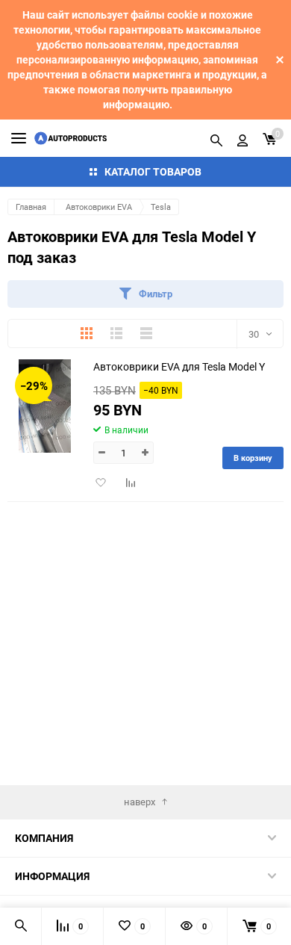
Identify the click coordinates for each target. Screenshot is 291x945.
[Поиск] (216, 138)
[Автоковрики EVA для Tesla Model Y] (44, 406)
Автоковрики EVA (99, 206)
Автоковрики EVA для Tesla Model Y (179, 366)
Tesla (161, 206)
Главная (31, 206)
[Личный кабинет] (242, 138)
